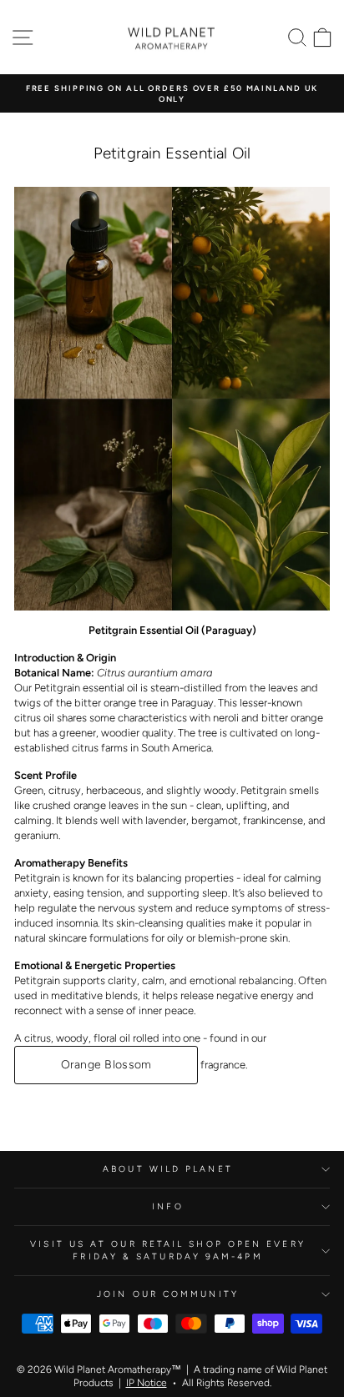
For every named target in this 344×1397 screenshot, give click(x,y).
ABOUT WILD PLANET (168, 1168)
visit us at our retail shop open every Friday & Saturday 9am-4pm (167, 1250)
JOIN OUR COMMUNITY (168, 1294)
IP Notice (146, 1383)
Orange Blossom (106, 1065)
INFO (167, 1206)
